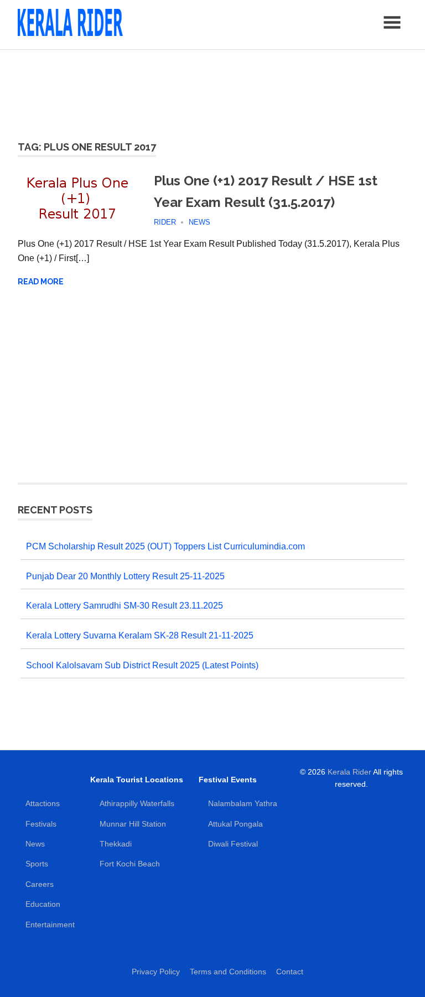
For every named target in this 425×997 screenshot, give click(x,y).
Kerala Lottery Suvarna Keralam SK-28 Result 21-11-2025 (139, 635)
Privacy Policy (156, 971)
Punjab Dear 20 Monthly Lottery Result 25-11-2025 (125, 576)
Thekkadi (116, 843)
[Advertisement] (212, 88)
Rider (165, 222)
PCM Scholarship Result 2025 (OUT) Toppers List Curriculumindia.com (165, 546)
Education (42, 904)
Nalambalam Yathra (242, 803)
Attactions (42, 803)
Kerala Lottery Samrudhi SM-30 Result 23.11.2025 (124, 605)
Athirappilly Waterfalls (137, 803)
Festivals (40, 823)
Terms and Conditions (228, 971)
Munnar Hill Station (133, 823)
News (199, 222)
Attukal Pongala (235, 823)
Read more (41, 281)
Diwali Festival (233, 843)
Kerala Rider (349, 771)
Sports (36, 863)
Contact (289, 971)
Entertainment (50, 924)
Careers (39, 884)
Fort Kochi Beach (130, 863)
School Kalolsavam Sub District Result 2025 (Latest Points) (142, 665)
